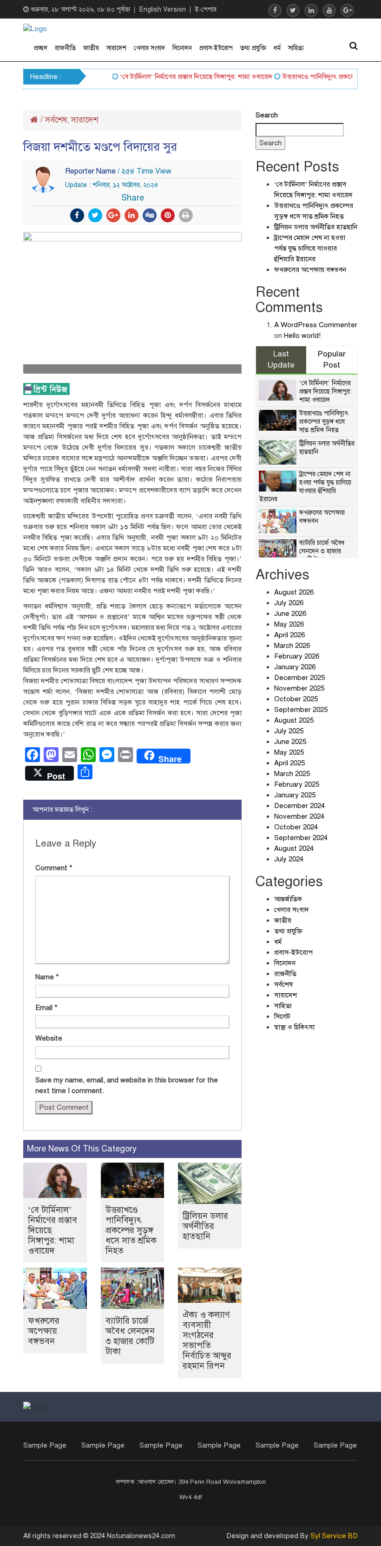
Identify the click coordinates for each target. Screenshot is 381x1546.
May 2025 (289, 752)
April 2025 (289, 763)
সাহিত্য (296, 48)
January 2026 (294, 667)
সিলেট (282, 1016)
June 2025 (290, 741)
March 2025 (292, 774)
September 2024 (301, 838)
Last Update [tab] (281, 359)
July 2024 (288, 859)
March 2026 (292, 645)
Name (47, 977)
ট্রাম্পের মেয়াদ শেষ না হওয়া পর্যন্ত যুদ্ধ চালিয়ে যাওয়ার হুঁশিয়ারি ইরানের (309, 248)
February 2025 (296, 784)
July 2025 (288, 731)
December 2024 (299, 806)
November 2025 (299, 688)
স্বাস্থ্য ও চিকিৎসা (294, 1027)
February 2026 (296, 656)
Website (48, 1038)
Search (267, 115)
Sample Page (44, 1445)
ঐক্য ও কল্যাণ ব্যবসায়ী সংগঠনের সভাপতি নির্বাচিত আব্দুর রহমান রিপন (207, 1340)
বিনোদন (182, 48)
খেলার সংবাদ (149, 48)
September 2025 (301, 709)
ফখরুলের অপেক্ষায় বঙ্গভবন (43, 1330)
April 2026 (289, 635)
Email (46, 1007)
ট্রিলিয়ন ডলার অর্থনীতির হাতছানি (205, 1226)
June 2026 (290, 613)
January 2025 (294, 795)
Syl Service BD (334, 1536)
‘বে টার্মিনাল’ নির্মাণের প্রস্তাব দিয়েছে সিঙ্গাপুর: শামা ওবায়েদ (185, 76)
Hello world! (302, 335)
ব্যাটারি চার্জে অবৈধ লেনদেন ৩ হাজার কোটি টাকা (130, 1336)
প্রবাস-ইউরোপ (216, 48)
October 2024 (296, 827)
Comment (53, 868)
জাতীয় (91, 48)
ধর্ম (277, 48)
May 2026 (289, 624)
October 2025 (296, 699)
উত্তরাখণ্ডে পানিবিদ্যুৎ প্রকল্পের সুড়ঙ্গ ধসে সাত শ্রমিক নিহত (131, 1230)
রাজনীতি (65, 48)
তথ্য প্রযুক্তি (253, 48)
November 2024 (299, 816)
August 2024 (294, 848)
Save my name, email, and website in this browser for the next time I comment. (126, 1085)
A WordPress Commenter (315, 325)
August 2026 (294, 592)
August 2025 (294, 720)
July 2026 (288, 603)
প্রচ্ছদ (40, 48)
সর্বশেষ (56, 120)
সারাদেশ (116, 48)
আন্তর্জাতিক (288, 899)
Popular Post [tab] (331, 359)
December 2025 (299, 677)
